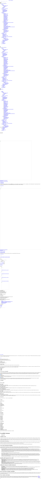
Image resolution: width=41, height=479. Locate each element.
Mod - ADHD (1, 390)
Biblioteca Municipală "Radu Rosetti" (3, 180)
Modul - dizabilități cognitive (3, 388)
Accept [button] (3, 367)
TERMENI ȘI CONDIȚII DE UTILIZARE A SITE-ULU (7, 301)
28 (0, 264)
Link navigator (1, 428)
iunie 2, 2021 (1, 250)
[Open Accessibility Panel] (0, 478)
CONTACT (12, 0)
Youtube (1, 306)
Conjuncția (2, 182)
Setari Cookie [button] (1, 367)
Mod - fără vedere (2, 393)
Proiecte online (6, 181)
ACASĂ (9, 0)
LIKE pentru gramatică (2, 181)
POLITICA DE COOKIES (4, 302)
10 (2, 262)
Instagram (1, 305)
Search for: (1, 259)
